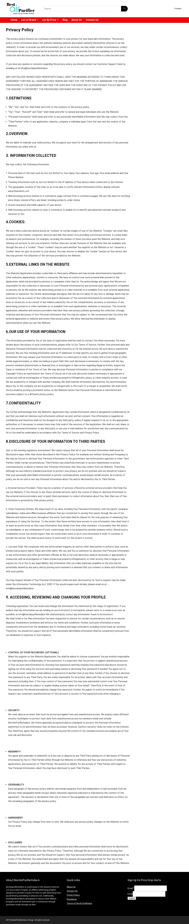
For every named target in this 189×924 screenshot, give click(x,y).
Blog (64, 19)
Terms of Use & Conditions (79, 903)
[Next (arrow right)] (184, 462)
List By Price (49, 19)
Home (14, 19)
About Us (76, 19)
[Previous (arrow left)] (5, 462)
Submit (132, 898)
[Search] (124, 9)
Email (131, 888)
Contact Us (92, 19)
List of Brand (28, 19)
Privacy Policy (73, 895)
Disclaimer (72, 899)
